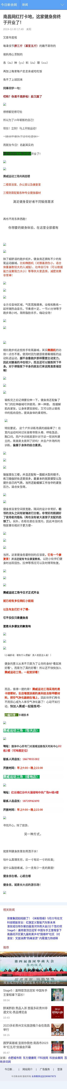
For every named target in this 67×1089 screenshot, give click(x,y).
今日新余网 (9, 5)
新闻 (25, 4)
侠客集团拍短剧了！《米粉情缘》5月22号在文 (34, 918)
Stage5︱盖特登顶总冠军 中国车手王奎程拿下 (34, 930)
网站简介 (28, 1069)
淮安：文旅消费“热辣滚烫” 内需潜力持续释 (32, 938)
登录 (59, 1069)
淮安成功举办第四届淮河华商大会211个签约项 (34, 926)
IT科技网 (43, 1057)
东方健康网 (29, 1057)
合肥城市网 (14, 1057)
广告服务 (45, 1069)
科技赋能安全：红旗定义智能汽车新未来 (31, 922)
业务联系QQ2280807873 (44, 1076)
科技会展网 (56, 1057)
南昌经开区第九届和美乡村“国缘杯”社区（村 (33, 934)
